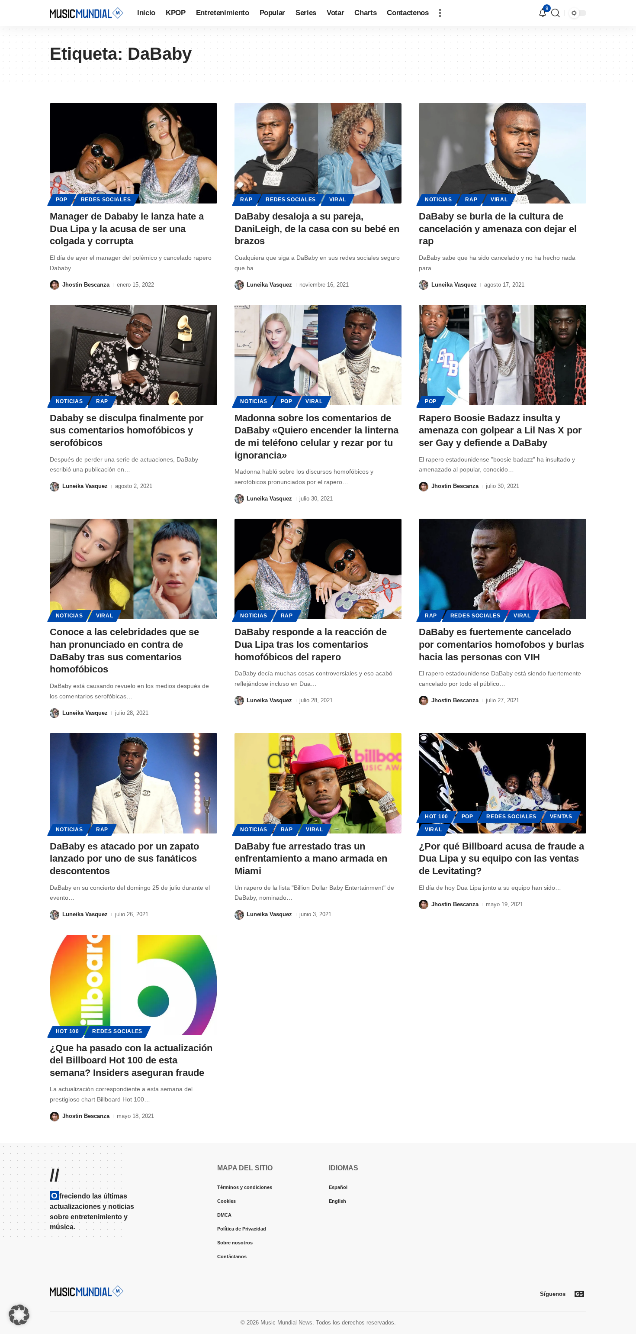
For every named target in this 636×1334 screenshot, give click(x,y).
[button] (440, 13)
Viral (338, 199)
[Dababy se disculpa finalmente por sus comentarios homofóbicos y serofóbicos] (133, 355)
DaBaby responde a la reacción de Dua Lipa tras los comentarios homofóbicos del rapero (310, 644)
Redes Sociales (106, 199)
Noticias (438, 199)
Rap (246, 199)
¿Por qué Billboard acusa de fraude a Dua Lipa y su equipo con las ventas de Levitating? (501, 858)
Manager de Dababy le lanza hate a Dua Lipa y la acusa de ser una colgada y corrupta (127, 228)
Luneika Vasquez (269, 284)
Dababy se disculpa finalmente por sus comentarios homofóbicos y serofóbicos (127, 430)
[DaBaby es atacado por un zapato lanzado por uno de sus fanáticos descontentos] (133, 783)
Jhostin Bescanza (85, 284)
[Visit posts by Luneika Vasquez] (239, 285)
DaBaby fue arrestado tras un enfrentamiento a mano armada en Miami (310, 858)
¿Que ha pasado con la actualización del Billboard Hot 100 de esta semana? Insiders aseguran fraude (131, 1060)
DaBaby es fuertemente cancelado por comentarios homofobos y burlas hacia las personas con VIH (501, 644)
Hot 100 (436, 816)
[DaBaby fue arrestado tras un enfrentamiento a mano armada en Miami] (318, 783)
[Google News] (579, 1293)
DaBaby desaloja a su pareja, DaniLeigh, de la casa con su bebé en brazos (316, 228)
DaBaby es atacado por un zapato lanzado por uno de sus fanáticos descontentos (124, 858)
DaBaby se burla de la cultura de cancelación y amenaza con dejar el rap (498, 228)
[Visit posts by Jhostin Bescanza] (54, 285)
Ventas (561, 816)
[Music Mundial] (86, 12)
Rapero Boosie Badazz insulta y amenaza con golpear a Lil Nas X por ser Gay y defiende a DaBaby (500, 430)
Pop (61, 199)
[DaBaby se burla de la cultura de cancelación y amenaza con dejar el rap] (502, 153)
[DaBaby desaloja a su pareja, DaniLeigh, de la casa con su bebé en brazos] (318, 153)
